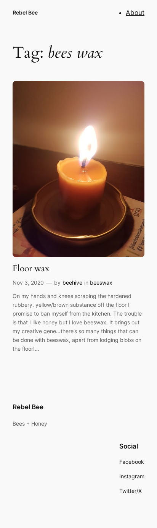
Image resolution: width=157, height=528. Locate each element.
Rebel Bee (25, 12)
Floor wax (31, 268)
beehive (72, 282)
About (135, 12)
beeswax (101, 282)
